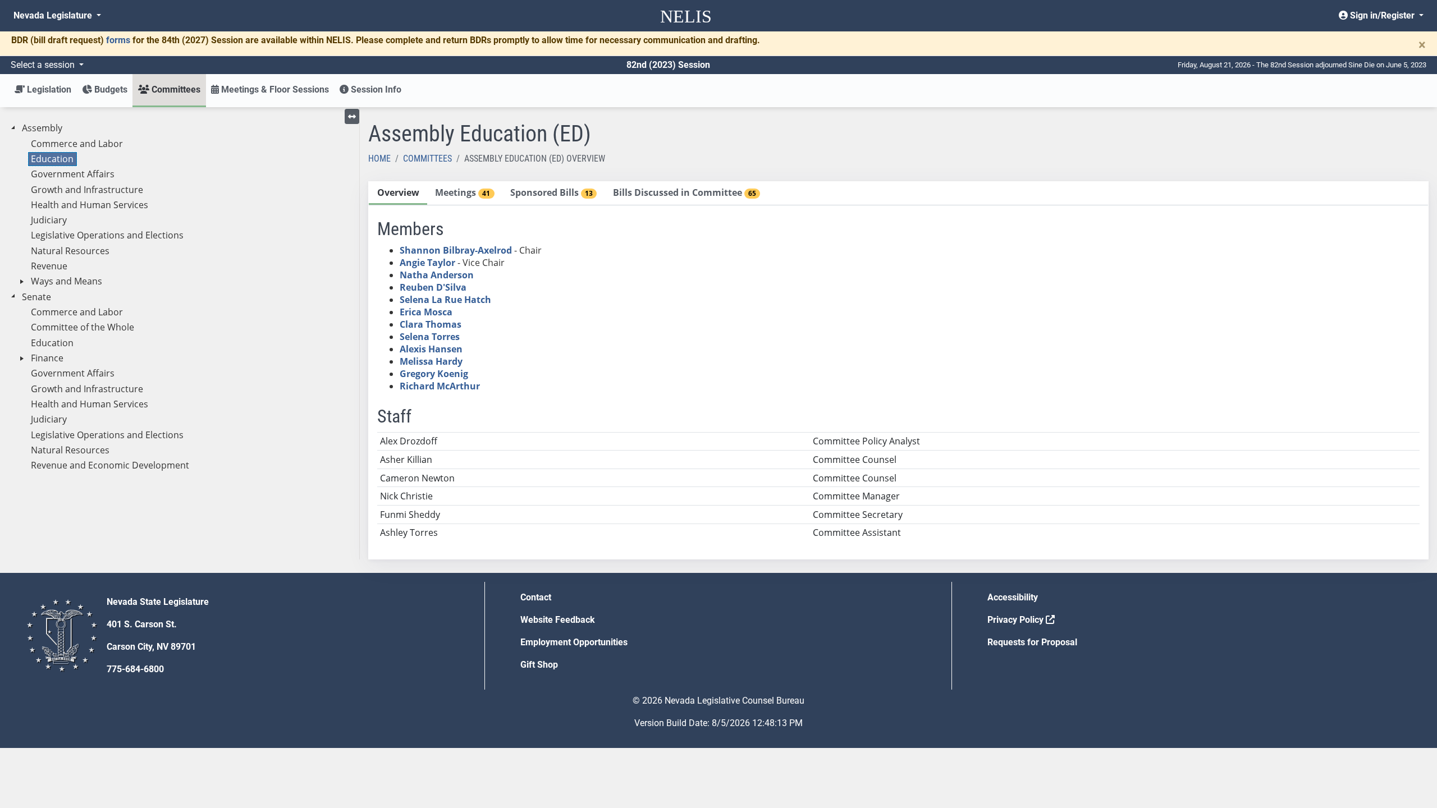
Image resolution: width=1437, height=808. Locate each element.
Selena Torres (430, 336)
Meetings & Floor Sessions (274, 89)
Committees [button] (174, 89)
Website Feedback (557, 619)
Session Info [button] (375, 89)
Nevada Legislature (53, 15)
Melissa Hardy (431, 361)
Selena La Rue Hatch (445, 299)
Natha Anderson (437, 275)
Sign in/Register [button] (1382, 15)
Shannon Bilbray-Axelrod (456, 250)
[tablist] (898, 370)
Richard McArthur (440, 386)
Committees (427, 158)
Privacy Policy (1016, 619)
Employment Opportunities (574, 642)
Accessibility (1012, 597)
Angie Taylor (427, 262)
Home (379, 158)
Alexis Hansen (431, 349)
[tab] (398, 193)
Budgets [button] (109, 89)
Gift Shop (539, 664)
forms (118, 40)
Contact (535, 597)
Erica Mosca (426, 312)
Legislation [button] (48, 89)
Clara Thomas (430, 324)
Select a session (44, 64)
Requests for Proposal (1032, 642)
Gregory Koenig (434, 374)
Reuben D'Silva (433, 287)
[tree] (179, 297)
